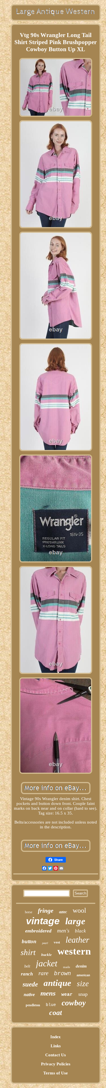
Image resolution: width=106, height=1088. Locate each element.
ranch (27, 974)
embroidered (38, 931)
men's (63, 931)
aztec (63, 912)
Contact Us (55, 1055)
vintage (43, 920)
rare (43, 973)
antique (57, 983)
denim (81, 966)
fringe (45, 910)
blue (51, 1005)
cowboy (74, 1002)
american (83, 975)
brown (62, 973)
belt (27, 966)
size (83, 983)
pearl (45, 943)
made (66, 967)
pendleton (33, 1005)
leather (77, 939)
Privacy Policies (55, 1064)
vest (57, 942)
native (29, 994)
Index (55, 1037)
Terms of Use (55, 1073)
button (29, 941)
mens (48, 993)
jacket (46, 963)
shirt (28, 952)
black (80, 931)
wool (79, 910)
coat (55, 1013)
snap (83, 994)
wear (67, 994)
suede (30, 984)
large (75, 921)
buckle (46, 955)
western (74, 951)
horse (28, 912)
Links (56, 1046)
